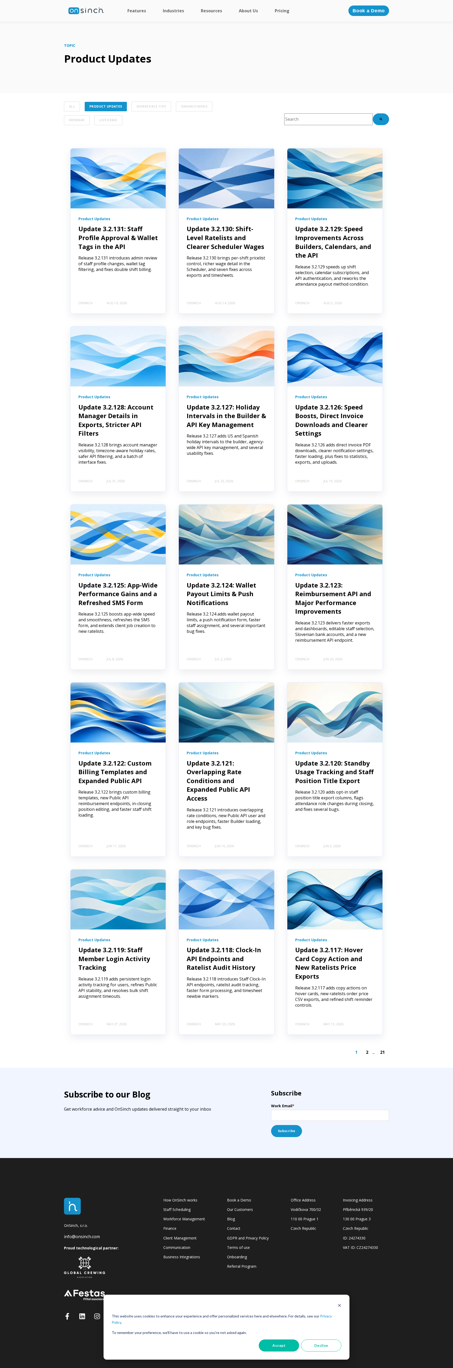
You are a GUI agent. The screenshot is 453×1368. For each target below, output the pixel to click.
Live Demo (108, 120)
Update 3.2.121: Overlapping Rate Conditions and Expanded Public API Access (218, 780)
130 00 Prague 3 (357, 1219)
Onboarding (237, 1257)
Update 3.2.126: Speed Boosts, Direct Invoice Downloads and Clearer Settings (331, 420)
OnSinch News (194, 106)
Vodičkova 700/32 (306, 1209)
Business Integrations (181, 1257)
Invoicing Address (358, 1200)
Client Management (180, 1238)
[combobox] (328, 119)
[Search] (381, 119)
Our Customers (240, 1209)
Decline (321, 1345)
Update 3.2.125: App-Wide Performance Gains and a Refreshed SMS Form (118, 594)
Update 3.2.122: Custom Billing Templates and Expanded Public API (115, 772)
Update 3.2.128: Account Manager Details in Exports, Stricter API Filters (115, 420)
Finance (169, 1228)
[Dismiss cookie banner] (339, 1306)
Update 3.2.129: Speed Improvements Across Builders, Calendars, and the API (333, 241)
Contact (233, 1228)
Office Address (303, 1200)
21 (382, 1052)
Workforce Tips (151, 106)
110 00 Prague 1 (305, 1219)
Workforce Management (184, 1219)
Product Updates (105, 106)
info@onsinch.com (82, 1236)
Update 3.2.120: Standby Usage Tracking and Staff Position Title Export (334, 772)
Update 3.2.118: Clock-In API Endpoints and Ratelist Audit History (224, 958)
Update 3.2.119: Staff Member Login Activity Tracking (114, 958)
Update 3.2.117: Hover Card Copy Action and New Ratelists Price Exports (329, 963)
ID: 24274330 (354, 1238)
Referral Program (241, 1266)
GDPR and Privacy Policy (248, 1238)
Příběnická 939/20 (358, 1209)
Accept (278, 1345)
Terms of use (238, 1247)
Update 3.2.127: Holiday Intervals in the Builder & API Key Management (226, 416)
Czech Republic (303, 1228)
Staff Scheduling (177, 1209)
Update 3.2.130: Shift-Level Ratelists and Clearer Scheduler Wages (225, 237)
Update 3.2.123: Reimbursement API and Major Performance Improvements (333, 598)
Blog (231, 1219)
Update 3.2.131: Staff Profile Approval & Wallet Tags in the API (118, 237)
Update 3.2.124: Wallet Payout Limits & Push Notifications (221, 594)
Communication (176, 1247)
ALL (72, 106)
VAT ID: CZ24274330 (360, 1247)
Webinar (77, 120)
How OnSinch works (180, 1200)
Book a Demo (239, 1200)
